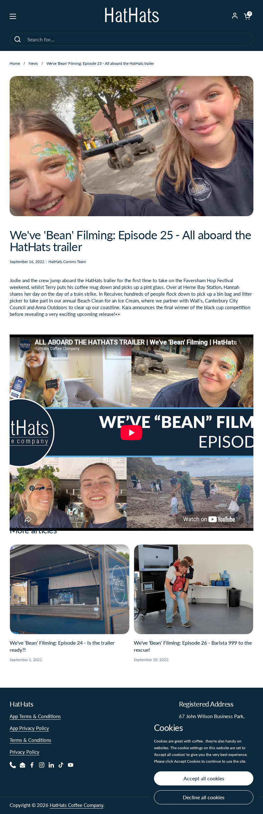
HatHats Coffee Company (76, 805)
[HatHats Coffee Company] (131, 16)
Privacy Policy (24, 752)
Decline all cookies (204, 797)
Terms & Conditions (30, 740)
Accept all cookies (203, 778)
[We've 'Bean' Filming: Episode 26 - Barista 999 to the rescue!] (194, 589)
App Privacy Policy (29, 728)
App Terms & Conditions (35, 716)
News (33, 63)
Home (15, 63)
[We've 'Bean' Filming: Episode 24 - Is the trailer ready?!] (70, 589)
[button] (247, 16)
